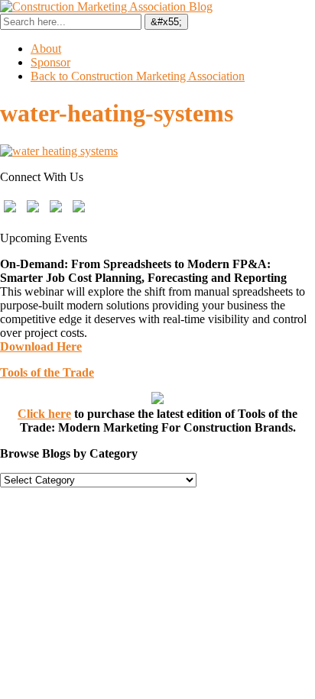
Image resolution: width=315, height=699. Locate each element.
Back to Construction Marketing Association (138, 76)
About (46, 48)
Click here (44, 413)
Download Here (41, 346)
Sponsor (50, 62)
